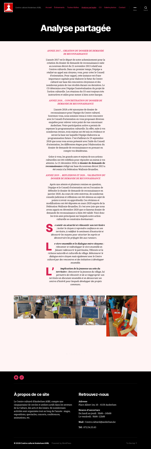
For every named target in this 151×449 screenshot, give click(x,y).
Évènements (59, 7)
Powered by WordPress (61, 443)
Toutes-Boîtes (73, 7)
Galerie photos (110, 7)
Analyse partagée (88, 7)
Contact (122, 7)
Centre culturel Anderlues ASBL (35, 443)
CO (100, 7)
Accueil (49, 7)
